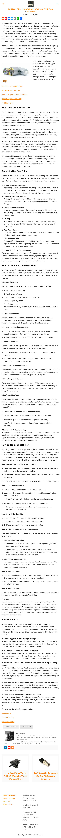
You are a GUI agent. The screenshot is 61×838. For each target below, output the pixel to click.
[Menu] (3, 4)
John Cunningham (31, 11)
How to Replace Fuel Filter (11, 99)
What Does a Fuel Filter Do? (12, 86)
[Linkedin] (5, 747)
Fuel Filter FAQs (7, 103)
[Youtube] (9, 747)
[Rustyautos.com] (31, 4)
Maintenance (6, 713)
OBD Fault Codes (8, 722)
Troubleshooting (8, 717)
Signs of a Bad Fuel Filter (11, 90)
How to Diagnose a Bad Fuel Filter (14, 95)
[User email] (12, 747)
